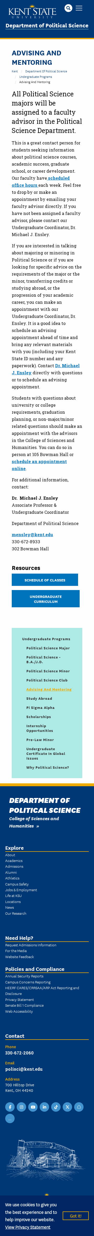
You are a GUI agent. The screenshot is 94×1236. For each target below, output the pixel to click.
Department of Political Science (47, 25)
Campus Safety (17, 884)
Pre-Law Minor (40, 739)
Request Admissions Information (30, 945)
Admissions (14, 866)
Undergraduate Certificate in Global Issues (45, 753)
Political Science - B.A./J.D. (43, 659)
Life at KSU (13, 895)
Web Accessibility (19, 1011)
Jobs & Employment (21, 890)
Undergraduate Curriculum (46, 598)
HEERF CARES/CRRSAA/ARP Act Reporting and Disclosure (42, 990)
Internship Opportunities (39, 728)
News (9, 907)
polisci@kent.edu (24, 1069)
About (10, 855)
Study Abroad (39, 698)
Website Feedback (19, 956)
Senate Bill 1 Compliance (24, 1005)
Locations (13, 901)
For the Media (16, 950)
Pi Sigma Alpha (40, 707)
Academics (13, 860)
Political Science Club (47, 680)
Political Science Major (48, 647)
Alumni (11, 872)
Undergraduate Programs (35, 76)
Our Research (15, 913)
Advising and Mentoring (49, 689)
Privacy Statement (19, 999)
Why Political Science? (47, 767)
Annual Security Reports (24, 976)
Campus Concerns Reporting (27, 982)
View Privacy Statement (27, 1226)
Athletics (12, 878)
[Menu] (79, 8)
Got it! (75, 1215)
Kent (15, 70)
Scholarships (38, 716)
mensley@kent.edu (32, 534)
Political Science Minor (48, 670)
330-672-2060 (19, 1053)
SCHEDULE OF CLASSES (45, 580)
